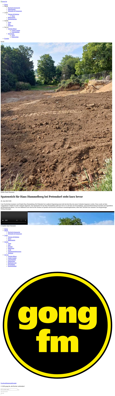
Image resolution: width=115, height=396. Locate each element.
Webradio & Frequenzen (15, 11)
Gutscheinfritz (15, 32)
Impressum (11, 33)
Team (9, 22)
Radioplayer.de (12, 263)
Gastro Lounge (16, 30)
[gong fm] (4, 1)
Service (6, 255)
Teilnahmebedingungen (14, 251)
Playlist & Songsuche (14, 8)
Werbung (10, 25)
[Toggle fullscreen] (5, 391)
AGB (13, 35)
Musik (6, 230)
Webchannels (11, 9)
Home (6, 4)
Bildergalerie (11, 17)
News (13, 16)
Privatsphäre (11, 264)
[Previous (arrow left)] (1, 393)
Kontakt (6, 38)
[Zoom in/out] (7, 391)
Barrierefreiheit (12, 266)
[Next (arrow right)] (3, 393)
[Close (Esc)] (1, 391)
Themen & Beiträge (13, 14)
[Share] (3, 391)
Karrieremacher (12, 19)
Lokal (6, 235)
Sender (6, 242)
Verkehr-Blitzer (12, 29)
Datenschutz (15, 37)
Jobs (9, 24)
